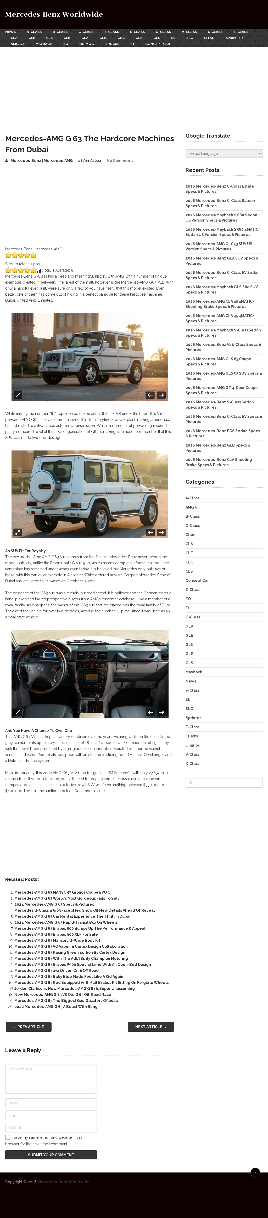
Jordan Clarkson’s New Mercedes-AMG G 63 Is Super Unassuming (74, 988)
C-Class (86, 32)
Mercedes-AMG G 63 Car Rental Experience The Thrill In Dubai (72, 916)
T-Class (240, 32)
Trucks (112, 44)
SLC (189, 38)
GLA (84, 38)
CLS (49, 38)
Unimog (86, 44)
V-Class (189, 32)
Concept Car (157, 44)
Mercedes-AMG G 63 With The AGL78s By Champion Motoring (71, 958)
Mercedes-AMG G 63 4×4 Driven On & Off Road (56, 970)
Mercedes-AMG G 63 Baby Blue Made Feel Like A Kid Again (68, 976)
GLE (139, 38)
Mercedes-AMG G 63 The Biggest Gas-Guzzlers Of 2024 (66, 1001)
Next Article (149, 1027)
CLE (32, 38)
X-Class (215, 32)
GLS (156, 38)
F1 (132, 44)
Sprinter (234, 38)
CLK (67, 38)
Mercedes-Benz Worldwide (54, 14)
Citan (209, 38)
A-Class (34, 32)
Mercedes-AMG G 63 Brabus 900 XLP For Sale (56, 934)
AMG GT (18, 44)
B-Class (60, 32)
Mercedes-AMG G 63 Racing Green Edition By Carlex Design (69, 952)
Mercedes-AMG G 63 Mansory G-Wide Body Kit (57, 940)
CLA (14, 38)
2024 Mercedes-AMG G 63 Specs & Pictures (54, 904)
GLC (121, 38)
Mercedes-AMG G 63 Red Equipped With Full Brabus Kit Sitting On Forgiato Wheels (91, 982)
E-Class (111, 32)
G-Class (163, 32)
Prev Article (30, 1027)
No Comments (120, 160)
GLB (103, 38)
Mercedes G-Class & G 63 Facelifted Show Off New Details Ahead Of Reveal (84, 910)
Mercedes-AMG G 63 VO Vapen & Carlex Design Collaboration (71, 946)
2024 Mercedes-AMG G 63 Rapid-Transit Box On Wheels (66, 922)
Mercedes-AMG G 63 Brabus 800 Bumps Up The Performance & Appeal (80, 928)
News (10, 32)
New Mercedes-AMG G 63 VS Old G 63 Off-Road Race (62, 995)
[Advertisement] (134, 86)
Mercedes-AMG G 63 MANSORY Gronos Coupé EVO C (62, 892)
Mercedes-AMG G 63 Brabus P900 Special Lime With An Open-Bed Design (82, 964)
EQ (65, 44)
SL (173, 38)
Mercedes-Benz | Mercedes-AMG (42, 161)
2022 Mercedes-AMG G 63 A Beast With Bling (56, 1007)
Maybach (44, 44)
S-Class (137, 32)
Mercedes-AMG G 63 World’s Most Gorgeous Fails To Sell (66, 898)
